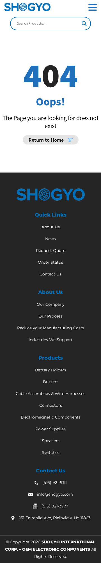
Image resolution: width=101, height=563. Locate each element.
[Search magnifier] (84, 23)
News (50, 238)
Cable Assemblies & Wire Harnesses (50, 393)
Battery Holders (50, 370)
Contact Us (50, 274)
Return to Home (47, 140)
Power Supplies (50, 428)
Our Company (51, 304)
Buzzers (50, 381)
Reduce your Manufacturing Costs (50, 327)
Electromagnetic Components (51, 417)
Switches (50, 452)
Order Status (50, 262)
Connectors (50, 405)
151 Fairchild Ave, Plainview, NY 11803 (55, 517)
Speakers (50, 440)
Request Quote (50, 250)
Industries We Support (51, 339)
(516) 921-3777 (55, 506)
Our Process (50, 316)
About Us (51, 226)
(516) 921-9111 (54, 482)
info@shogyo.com (55, 494)
